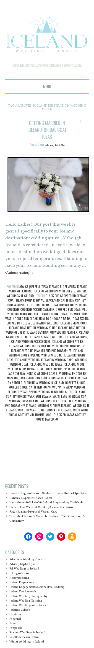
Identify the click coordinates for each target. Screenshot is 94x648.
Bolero (36, 311)
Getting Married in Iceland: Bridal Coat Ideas (47, 133)
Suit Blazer (43, 403)
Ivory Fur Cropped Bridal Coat (66, 375)
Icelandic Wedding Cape (57, 366)
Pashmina (64, 380)
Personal (16, 639)
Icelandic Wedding (27, 366)
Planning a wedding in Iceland (44, 389)
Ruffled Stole (18, 394)
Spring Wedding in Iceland (46, 398)
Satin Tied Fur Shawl (43, 394)
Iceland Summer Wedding (46, 343)
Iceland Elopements (62, 293)
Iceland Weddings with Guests (54, 298)
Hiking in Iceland (23, 594)
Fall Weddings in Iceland (29, 589)
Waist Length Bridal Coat (70, 403)
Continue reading (23, 279)
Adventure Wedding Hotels (30, 580)
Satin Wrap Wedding (71, 394)
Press (13, 644)
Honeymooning (22, 598)
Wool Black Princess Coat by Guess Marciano (61, 424)
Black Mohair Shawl (30, 307)
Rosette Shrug (75, 389)
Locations (17, 635)
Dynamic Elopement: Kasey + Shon (37, 509)
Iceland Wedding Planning (30, 621)
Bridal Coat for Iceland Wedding (64, 311)
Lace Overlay (16, 380)
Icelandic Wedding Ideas (46, 371)
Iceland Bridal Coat (73, 330)
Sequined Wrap (17, 398)
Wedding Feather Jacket (57, 407)
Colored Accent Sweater (37, 316)
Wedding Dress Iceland (23, 407)
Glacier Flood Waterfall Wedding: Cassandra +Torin (44, 525)
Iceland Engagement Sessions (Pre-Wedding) (45, 607)
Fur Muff (74, 321)
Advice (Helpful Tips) (33, 293)
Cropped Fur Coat (68, 316)
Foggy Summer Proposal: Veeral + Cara (40, 532)
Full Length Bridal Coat (50, 321)
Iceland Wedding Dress (24, 353)
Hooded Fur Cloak (25, 325)
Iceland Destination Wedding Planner (52, 339)
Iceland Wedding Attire (67, 348)
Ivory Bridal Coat (31, 375)
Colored (13, 316)
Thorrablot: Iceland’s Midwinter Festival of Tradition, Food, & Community (43, 539)
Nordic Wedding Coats (42, 380)
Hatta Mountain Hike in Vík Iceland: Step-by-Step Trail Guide (48, 516)
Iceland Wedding (76, 343)
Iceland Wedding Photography (33, 617)
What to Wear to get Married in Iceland (44, 417)
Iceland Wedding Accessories (30, 348)
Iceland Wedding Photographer (62, 353)
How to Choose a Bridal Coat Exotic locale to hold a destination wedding (48, 327)
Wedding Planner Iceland (54, 412)
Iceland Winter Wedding (46, 362)
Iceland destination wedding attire (33, 334)
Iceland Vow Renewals (27, 612)
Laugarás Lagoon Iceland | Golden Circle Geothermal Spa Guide (41, 503)
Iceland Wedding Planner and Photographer (41, 357)
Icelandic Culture (23, 630)
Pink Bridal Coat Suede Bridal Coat (44, 385)
